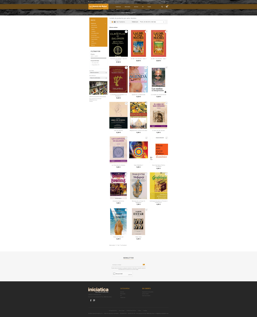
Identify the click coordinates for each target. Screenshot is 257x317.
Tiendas (145, 310)
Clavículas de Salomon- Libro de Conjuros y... (118, 59)
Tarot (92, 41)
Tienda (149, 6)
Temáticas (118, 6)
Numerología (94, 27)
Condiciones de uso (131, 310)
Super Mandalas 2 (138, 165)
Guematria (93, 43)
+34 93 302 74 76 (99, 1)
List (115, 22)
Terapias (93, 31)
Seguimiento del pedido (147, 291)
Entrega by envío (113, 310)
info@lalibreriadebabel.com (161, 313)
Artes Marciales (95, 33)
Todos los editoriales (98, 78)
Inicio (93, 20)
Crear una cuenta (146, 295)
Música (93, 45)
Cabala (93, 29)
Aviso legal (121, 310)
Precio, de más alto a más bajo (152, 22)
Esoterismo (94, 35)
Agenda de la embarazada (138, 94)
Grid (112, 22)
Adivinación (94, 25)
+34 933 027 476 (97, 294)
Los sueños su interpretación (158, 94)
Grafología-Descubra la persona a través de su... (158, 201)
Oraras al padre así (118, 237)
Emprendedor (94, 39)
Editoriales (127, 6)
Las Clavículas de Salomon (118, 165)
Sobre (139, 310)
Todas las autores (98, 73)
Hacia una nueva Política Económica (158, 165)
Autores (136, 6)
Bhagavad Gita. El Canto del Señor (138, 130)
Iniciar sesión (145, 293)
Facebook (90, 300)
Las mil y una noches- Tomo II (138, 58)
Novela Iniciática (95, 37)
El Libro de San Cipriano (158, 130)
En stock (95, 62)
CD (143, 6)
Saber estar (139, 237)
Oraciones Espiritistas (118, 201)
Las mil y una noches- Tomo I (158, 58)
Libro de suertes (118, 130)
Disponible (95, 64)
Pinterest (94, 300)
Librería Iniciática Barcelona (97, 96)
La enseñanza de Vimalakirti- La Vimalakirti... (118, 95)
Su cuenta (146, 288)
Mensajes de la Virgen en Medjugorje (138, 201)
